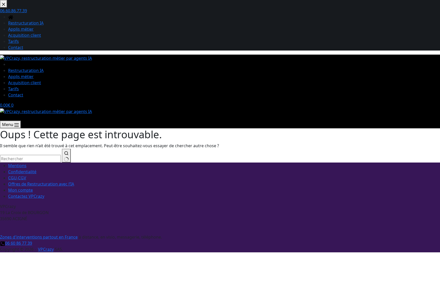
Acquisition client (24, 82)
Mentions (17, 165)
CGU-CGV (17, 178)
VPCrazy (46, 249)
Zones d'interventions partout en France (39, 237)
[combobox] (30, 159)
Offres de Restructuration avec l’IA (41, 184)
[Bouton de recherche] (66, 156)
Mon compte (20, 190)
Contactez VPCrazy (26, 196)
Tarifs (13, 89)
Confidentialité (22, 172)
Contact (15, 95)
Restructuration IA (26, 70)
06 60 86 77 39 (18, 243)
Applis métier (21, 76)
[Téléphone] (2, 117)
